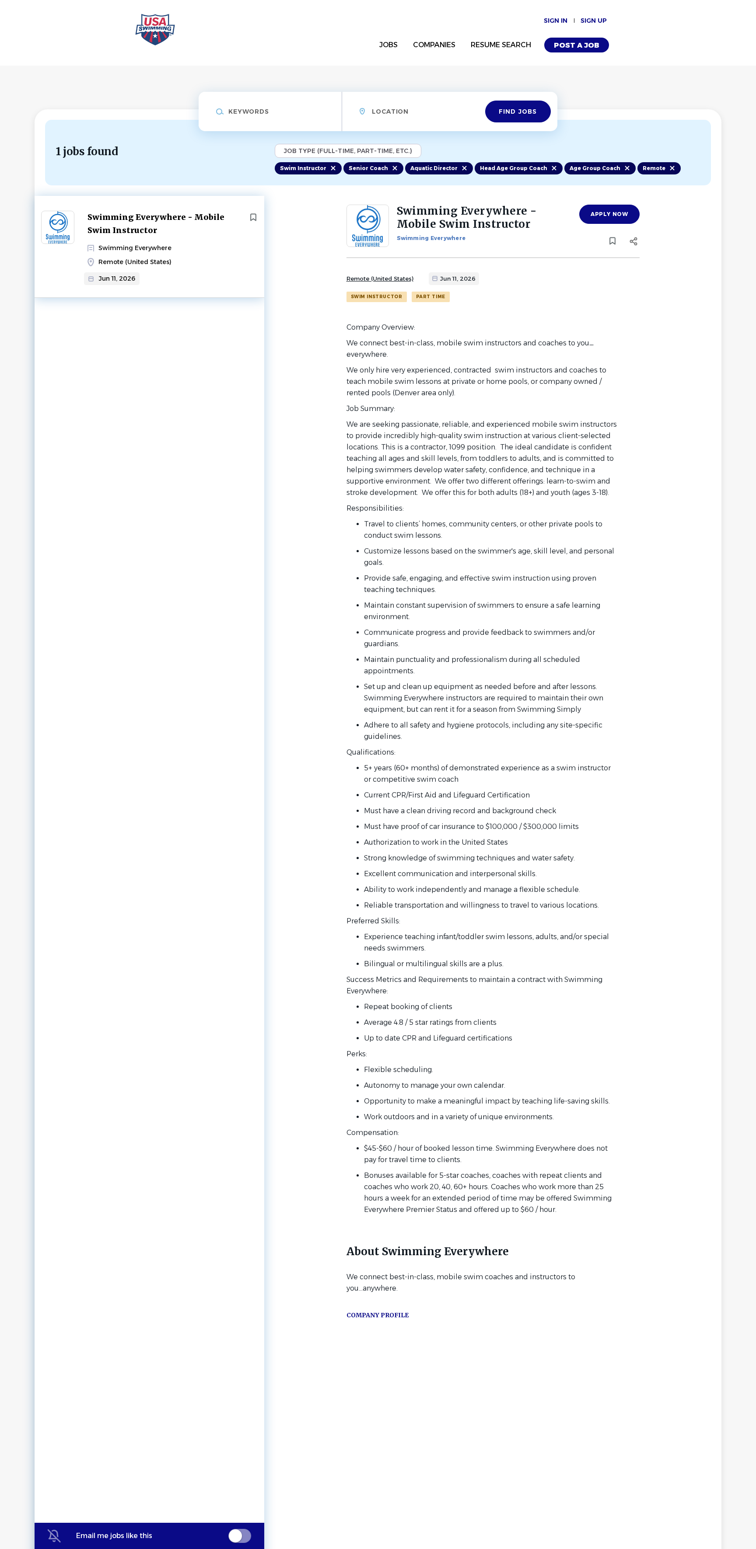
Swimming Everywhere (431, 238)
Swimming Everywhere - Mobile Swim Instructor (156, 223)
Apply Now (609, 214)
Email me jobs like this (114, 1536)
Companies (434, 45)
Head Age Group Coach (513, 168)
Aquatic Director (434, 168)
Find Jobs (518, 111)
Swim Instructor (303, 168)
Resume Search (501, 45)
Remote (654, 168)
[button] (634, 243)
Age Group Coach (595, 168)
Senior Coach (368, 168)
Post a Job (576, 45)
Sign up (594, 20)
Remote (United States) (379, 278)
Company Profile (377, 1315)
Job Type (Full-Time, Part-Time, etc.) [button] (348, 151)
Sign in (555, 20)
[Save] (253, 217)
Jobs (388, 45)
